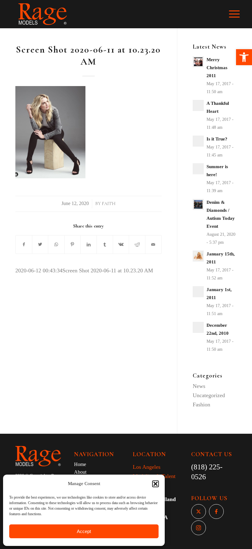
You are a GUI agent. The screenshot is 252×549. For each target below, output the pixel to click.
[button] (244, 57)
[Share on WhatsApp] (56, 244)
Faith (109, 203)
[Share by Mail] (153, 244)
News (199, 386)
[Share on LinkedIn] (88, 244)
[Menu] (237, 14)
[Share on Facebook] (24, 244)
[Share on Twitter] (40, 244)
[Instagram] (198, 527)
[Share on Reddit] (137, 244)
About (80, 472)
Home (80, 464)
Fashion (201, 404)
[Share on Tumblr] (105, 244)
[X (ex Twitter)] (198, 511)
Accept (84, 531)
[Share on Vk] (121, 244)
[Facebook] (216, 511)
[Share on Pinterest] (73, 244)
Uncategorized (209, 395)
